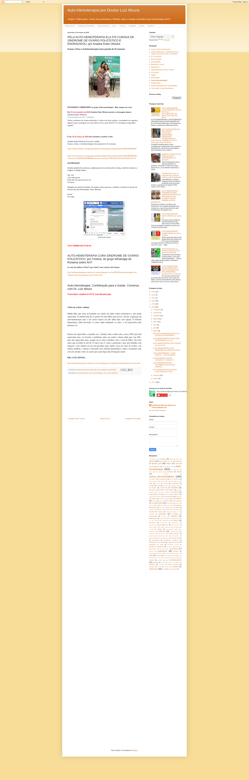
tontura (163, 562)
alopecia (161, 461)
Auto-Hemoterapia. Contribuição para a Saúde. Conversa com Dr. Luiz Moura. (165, 53)
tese (166, 560)
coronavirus (175, 483)
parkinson (152, 533)
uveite (159, 566)
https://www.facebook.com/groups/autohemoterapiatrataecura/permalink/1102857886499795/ (102, 149)
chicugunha (152, 479)
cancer (179, 472)
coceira (162, 481)
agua (177, 459)
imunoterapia (153, 516)
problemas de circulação (157, 542)
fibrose (177, 503)
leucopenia (164, 522)
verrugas (175, 567)
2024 (153, 292)
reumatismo (175, 553)
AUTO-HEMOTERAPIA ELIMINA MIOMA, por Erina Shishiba (171, 233)
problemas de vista (156, 544)
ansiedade (178, 461)
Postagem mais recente (76, 419)
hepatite (151, 512)
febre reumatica (177, 501)
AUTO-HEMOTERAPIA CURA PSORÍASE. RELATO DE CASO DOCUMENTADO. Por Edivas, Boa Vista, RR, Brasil (171, 112)
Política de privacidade (86, 26)
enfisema (167, 494)
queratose (160, 553)
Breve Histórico (156, 59)
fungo (162, 505)
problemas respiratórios (156, 546)
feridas (160, 503)
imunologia (175, 514)
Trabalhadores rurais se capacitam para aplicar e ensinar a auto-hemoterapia (171, 175)
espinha (153, 498)
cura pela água (167, 485)
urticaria (151, 566)
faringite (161, 501)
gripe (177, 507)
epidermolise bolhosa (155, 496)
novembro (157, 310)
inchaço (164, 516)
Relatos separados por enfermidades (164, 86)
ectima (151, 494)
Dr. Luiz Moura (156, 56)
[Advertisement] (104, 396)
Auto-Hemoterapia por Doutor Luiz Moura (103, 10)
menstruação (175, 525)
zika (175, 569)
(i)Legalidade (156, 62)
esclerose (179, 496)
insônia (162, 518)
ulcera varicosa (173, 564)
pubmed (175, 551)
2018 (153, 307)
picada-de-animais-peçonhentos (158, 536)
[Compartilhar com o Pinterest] (131, 370)
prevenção (155, 540)
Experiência (155, 67)
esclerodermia (168, 496)
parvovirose (161, 533)
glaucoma (162, 507)
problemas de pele (173, 542)
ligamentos (175, 522)
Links (114, 26)
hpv (178, 512)
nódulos (159, 529)
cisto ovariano (153, 481)
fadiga (154, 501)
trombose (152, 564)
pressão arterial (177, 538)
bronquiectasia (159, 472)
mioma (151, 527)
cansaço (166, 474)
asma (158, 466)
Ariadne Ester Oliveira (76, 141)
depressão (163, 487)
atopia (165, 466)
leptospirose (166, 520)
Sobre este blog (103, 26)
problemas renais (173, 544)
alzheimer (169, 461)
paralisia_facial (174, 531)
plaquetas (159, 538)
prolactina (170, 546)
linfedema (152, 525)
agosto (155, 319)
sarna (180, 555)
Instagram (132, 26)
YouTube (122, 26)
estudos (170, 498)
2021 (153, 298)
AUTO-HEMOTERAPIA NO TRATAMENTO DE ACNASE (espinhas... (164, 365)
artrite (177, 463)
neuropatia (167, 527)
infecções (174, 516)
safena (166, 555)
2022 (153, 295)
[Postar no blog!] (124, 370)
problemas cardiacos (171, 540)
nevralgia (176, 527)
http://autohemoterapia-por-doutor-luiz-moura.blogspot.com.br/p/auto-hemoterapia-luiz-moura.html (103, 363)
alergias (152, 461)
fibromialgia (169, 503)
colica (177, 481)
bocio (150, 472)
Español (151, 26)
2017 (153, 382)
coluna (158, 483)
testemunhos (176, 560)
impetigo (151, 514)
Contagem (90, 117)
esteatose (162, 498)
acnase (162, 459)
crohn (158, 485)
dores (176, 492)
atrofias (171, 466)
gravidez (170, 507)
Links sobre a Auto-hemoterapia (162, 88)
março (155, 331)
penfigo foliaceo (174, 533)
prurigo (167, 549)
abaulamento (153, 459)
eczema (158, 494)
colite (150, 483)
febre (167, 501)
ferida (153, 503)
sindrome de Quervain (158, 557)
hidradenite (169, 512)
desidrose (162, 490)
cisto (104, 373)
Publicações (155, 78)
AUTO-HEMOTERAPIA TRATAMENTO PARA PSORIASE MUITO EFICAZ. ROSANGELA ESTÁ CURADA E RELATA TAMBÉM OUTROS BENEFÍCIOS (166, 196)
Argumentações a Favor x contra (162, 70)
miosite (158, 527)
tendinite (159, 560)
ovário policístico (112, 373)
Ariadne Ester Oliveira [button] (77, 115)
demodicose (178, 485)
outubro (156, 313)
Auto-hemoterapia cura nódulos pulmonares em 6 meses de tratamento (171, 251)
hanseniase (163, 509)
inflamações (153, 518)
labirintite (176, 518)
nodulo (151, 529)
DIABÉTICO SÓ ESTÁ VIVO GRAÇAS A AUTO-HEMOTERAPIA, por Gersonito (171, 157)
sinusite (151, 560)
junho (155, 322)
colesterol (170, 481)
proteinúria (178, 546)
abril (155, 328)
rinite (151, 555)
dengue (154, 487)
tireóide (155, 562)
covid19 (151, 485)
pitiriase (151, 538)
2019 (153, 304)
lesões (175, 520)
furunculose (170, 505)
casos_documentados (96, 373)
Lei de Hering (153, 520)
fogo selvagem (153, 505)
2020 (153, 301)
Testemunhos (156, 83)
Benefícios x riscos (157, 64)
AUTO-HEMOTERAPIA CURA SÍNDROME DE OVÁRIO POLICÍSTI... (167, 349)
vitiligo (170, 569)
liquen (160, 525)
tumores (161, 564)
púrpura (151, 553)
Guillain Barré (153, 509)
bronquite (170, 472)
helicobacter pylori (174, 509)
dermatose (152, 490)
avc (172, 469)
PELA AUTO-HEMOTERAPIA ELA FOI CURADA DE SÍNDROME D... (166, 334)
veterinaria (153, 569)
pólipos (167, 538)
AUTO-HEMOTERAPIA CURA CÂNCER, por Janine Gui (172, 216)
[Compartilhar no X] (126, 370)
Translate (166, 40)
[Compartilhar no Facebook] (129, 370)
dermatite (174, 488)
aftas (171, 459)
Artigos (153, 75)
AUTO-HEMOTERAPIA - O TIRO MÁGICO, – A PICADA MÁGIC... (165, 354)
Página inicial (70, 26)
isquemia (169, 518)
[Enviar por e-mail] (121, 370)
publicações (162, 551)
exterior (179, 499)
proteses (154, 549)
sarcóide (173, 555)
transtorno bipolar (173, 562)
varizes (166, 566)
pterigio (151, 551)
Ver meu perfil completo (157, 410)
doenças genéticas (164, 492)
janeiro (156, 378)
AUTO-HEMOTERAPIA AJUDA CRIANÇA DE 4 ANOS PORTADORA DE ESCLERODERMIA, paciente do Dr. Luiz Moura (171, 270)
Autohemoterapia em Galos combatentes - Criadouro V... (164, 359)
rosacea (158, 555)
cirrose (171, 479)
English (142, 26)
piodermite (175, 536)
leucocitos (152, 522)
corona (165, 483)
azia (178, 469)
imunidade (162, 514)
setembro (156, 316)
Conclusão (155, 72)
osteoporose (170, 529)
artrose (151, 466)
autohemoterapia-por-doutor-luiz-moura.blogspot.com (164, 406)
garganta (179, 505)
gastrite (154, 507)
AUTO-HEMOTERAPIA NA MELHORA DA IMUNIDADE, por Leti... (166, 339)
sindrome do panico (173, 557)
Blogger (135, 750)
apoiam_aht (156, 463)
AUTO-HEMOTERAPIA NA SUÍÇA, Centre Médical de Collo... (165, 371)
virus (163, 569)
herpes (160, 512)
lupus (166, 525)
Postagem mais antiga (133, 419)
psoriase (175, 549)
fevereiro (156, 375)
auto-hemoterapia (82, 373)
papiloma (162, 531)
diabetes (171, 490)
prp (161, 549)
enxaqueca (175, 494)
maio (155, 325)
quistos (167, 553)
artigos (168, 463)
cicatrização (163, 479)
